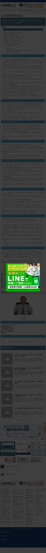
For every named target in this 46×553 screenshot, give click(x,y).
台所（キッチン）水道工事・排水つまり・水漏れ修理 (29, 492)
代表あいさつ (38, 501)
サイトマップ (38, 506)
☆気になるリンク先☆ (11, 48)
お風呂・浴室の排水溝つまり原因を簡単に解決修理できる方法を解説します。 (18, 497)
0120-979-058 (8, 447)
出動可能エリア (32, 10)
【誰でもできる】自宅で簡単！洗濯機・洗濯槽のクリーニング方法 (18, 519)
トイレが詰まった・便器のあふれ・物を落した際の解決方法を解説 (18, 500)
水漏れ (4, 27)
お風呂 (35, 450)
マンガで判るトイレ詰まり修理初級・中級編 (29, 518)
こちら (8, 274)
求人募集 (37, 504)
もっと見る (41, 347)
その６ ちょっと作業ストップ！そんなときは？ (15, 42)
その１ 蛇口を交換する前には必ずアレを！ (14, 33)
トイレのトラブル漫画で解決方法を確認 (29, 521)
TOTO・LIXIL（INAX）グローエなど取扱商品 (40, 509)
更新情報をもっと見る (23, 420)
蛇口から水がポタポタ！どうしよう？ (13, 32)
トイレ (35, 447)
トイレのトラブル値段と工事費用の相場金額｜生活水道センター (29, 501)
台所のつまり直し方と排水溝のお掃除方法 (18, 491)
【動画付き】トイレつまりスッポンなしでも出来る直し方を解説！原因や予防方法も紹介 (18, 503)
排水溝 (35, 453)
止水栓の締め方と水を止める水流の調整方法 (29, 514)
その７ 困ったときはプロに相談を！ (13, 43)
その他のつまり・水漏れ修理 (29, 507)
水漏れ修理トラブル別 (5, 489)
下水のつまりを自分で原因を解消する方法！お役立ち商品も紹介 (18, 511)
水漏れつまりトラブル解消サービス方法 (29, 489)
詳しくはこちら (23, 453)
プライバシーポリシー (39, 507)
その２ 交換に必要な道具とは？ (12, 35)
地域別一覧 (38, 498)
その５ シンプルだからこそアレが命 (13, 40)
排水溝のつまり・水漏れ (29, 504)
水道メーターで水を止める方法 (29, 516)
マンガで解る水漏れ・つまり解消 (29, 511)
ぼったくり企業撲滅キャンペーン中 (40, 512)
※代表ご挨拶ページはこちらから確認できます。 (23, 341)
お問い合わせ (8, 451)
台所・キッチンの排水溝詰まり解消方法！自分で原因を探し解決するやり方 (18, 494)
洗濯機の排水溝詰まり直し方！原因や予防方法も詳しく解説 (18, 516)
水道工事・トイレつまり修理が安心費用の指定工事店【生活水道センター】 (40, 490)
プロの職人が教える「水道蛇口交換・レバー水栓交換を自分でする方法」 (21, 50)
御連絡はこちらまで (11, 45)
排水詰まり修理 (15, 489)
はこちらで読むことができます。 (13, 51)
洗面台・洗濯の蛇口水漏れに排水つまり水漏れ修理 (29, 498)
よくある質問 (40, 10)
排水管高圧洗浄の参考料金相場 (29, 509)
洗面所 (42, 450)
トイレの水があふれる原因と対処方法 (18, 509)
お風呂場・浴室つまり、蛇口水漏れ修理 (29, 495)
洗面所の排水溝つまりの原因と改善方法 (18, 514)
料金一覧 (6, 10)
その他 (42, 453)
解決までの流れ (13, 10)
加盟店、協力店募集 (39, 503)
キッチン (43, 447)
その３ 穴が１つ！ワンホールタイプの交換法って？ (16, 37)
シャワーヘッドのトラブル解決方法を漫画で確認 (29, 524)
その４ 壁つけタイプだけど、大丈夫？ (13, 38)
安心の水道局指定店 (22, 10)
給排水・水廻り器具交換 (5, 517)
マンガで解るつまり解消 (17, 521)
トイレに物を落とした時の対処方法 (18, 507)
